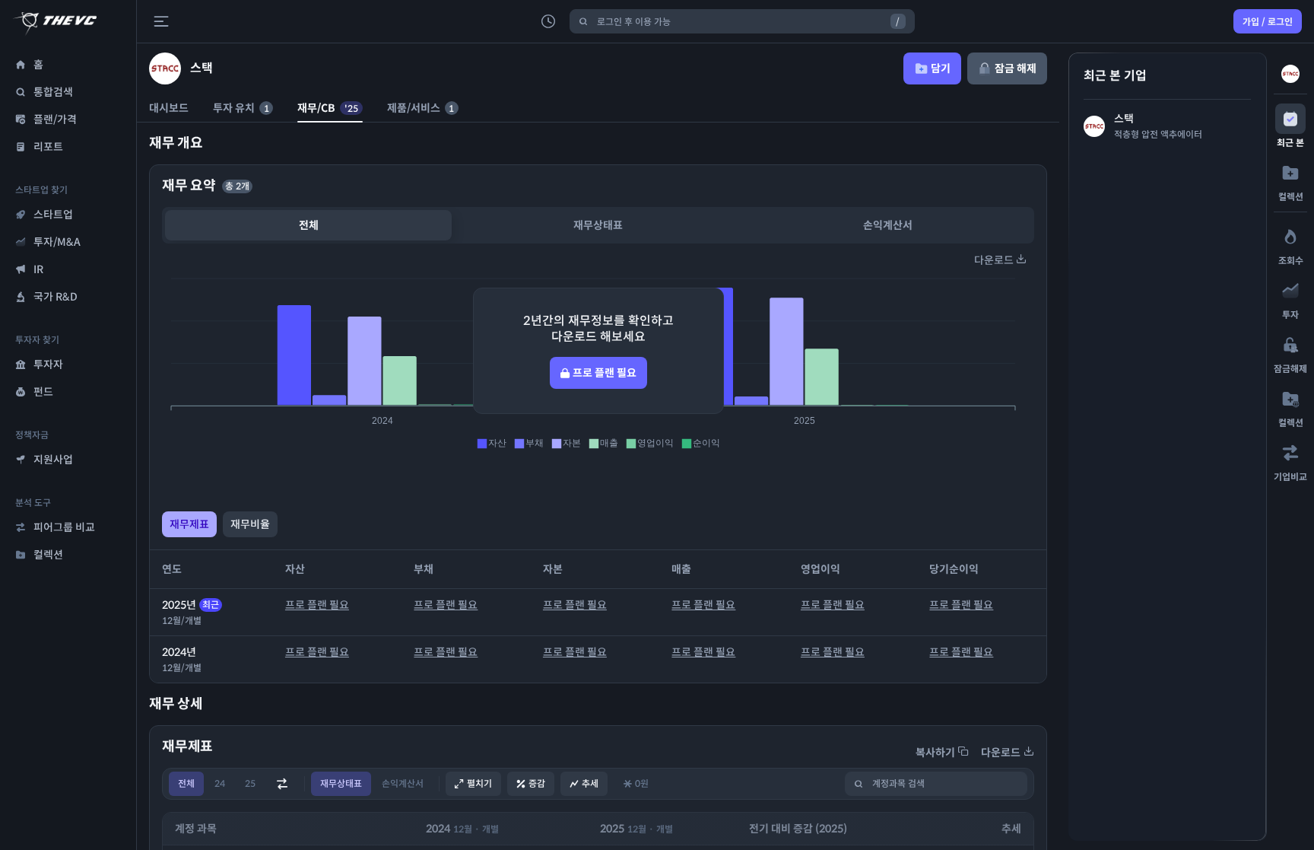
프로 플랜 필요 (317, 605)
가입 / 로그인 (1268, 21)
